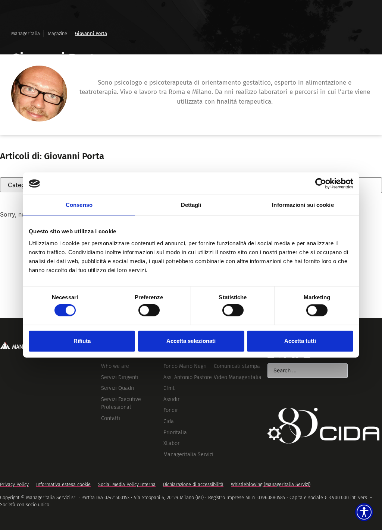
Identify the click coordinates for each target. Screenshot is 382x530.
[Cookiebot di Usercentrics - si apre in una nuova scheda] (320, 183)
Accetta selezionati (191, 341)
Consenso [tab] (79, 205)
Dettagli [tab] (191, 205)
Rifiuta (82, 341)
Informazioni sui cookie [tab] (303, 205)
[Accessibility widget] (364, 512)
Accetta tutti (300, 341)
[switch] (149, 310)
